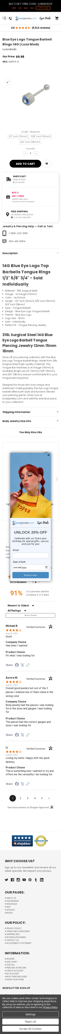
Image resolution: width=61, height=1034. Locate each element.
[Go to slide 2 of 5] (57, 479)
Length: (30, 131)
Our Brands (12, 901)
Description (10, 253)
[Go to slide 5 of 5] (4, 479)
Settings (31, 1014)
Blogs (9, 912)
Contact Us (12, 940)
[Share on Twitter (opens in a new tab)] (22, 665)
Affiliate (10, 909)
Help (8, 906)
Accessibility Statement (18, 943)
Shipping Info (13, 934)
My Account (12, 973)
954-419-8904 (17, 241)
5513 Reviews (20, 582)
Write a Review (30, 615)
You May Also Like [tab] (30, 432)
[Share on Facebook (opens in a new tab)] (17, 665)
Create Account (14, 970)
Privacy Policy (13, 928)
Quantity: (30, 148)
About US (11, 898)
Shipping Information (16, 412)
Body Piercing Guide (16, 976)
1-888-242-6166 (18, 233)
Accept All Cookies (30, 1029)
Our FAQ (10, 964)
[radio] (43, 582)
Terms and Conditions (18, 931)
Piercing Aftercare (16, 967)
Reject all (30, 1021)
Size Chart (11, 961)
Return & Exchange (16, 937)
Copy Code (43, 8)
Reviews (10, 958)
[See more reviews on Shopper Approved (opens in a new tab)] (28, 665)
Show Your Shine (15, 979)
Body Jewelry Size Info (16, 421)
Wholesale (11, 904)
